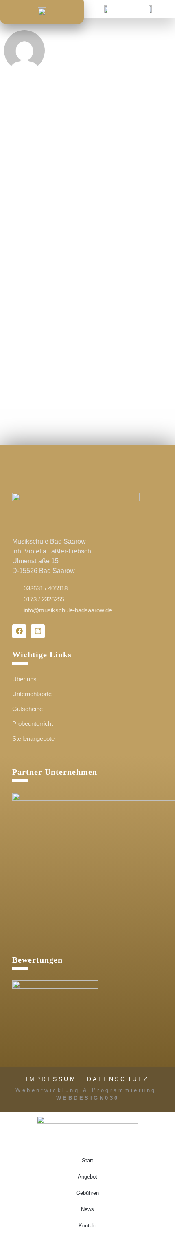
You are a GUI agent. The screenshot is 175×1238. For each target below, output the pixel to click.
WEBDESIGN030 (87, 1098)
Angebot (87, 1177)
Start (87, 1160)
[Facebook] (19, 631)
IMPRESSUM (51, 1079)
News (87, 1209)
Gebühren (87, 1193)
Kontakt (88, 1226)
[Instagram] (38, 631)
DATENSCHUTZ (118, 1079)
